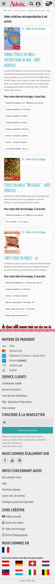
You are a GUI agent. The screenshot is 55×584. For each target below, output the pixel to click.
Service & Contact (11, 389)
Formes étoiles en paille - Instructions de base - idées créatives (22, 59)
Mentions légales (11, 489)
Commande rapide (12, 383)
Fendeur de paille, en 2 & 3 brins (17, 109)
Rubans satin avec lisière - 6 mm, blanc (20, 308)
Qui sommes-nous (11, 477)
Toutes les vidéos (14, 522)
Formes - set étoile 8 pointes (16, 142)
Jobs (4, 483)
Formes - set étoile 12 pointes (16, 135)
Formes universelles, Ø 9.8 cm (17, 129)
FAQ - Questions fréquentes (17, 401)
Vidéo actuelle (13, 516)
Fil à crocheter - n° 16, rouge (16, 221)
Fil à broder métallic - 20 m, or (17, 148)
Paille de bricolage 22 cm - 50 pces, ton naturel (23, 282)
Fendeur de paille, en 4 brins (16, 116)
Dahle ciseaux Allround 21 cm (16, 315)
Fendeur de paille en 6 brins (16, 122)
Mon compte (8, 408)
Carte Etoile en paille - (19, 258)
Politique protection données (18, 501)
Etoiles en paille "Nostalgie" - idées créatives (27, 187)
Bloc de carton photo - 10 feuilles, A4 (19, 302)
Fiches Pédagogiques (16, 535)
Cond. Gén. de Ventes (13, 495)
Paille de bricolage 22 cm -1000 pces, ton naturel (24, 102)
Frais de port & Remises (14, 395)
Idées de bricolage (15, 528)
